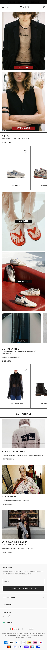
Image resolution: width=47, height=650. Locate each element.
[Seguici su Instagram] (9, 616)
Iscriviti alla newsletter (23, 589)
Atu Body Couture (16, 404)
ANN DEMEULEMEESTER (13, 451)
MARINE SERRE (9, 497)
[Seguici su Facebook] (4, 616)
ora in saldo (23, 139)
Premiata (16, 185)
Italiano (31, 629)
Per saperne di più (8, 459)
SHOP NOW (6, 143)
